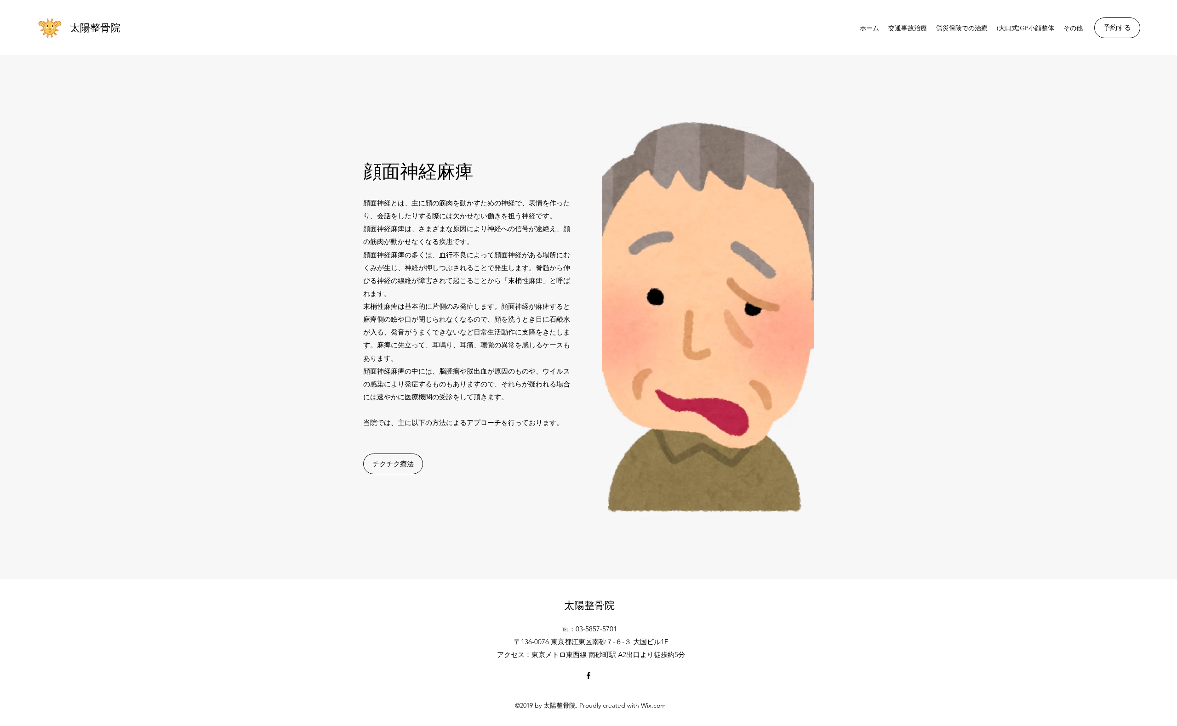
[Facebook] (588, 675)
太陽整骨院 (95, 28)
